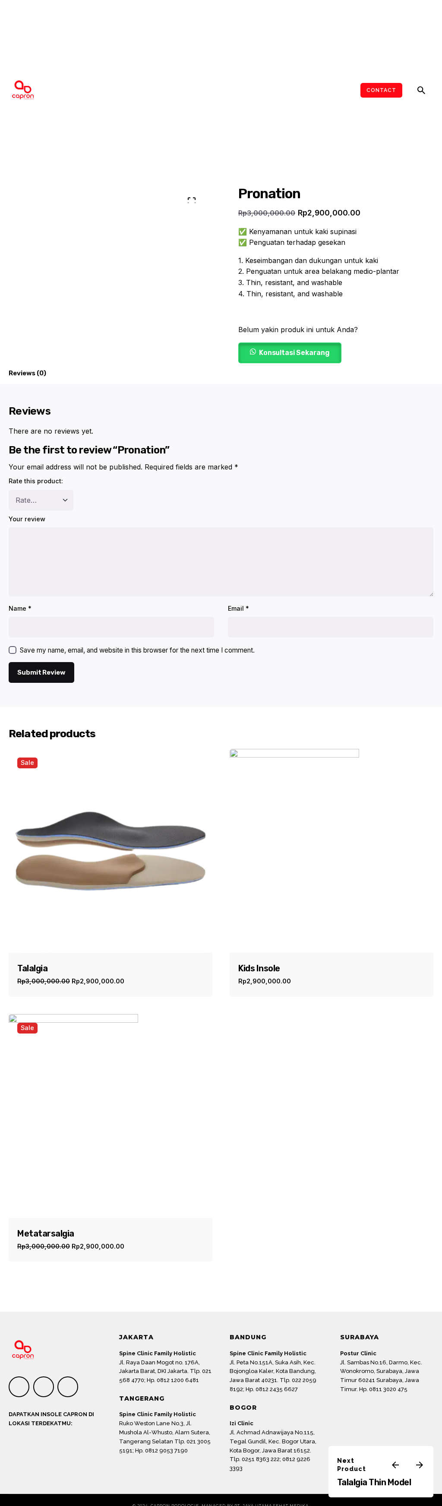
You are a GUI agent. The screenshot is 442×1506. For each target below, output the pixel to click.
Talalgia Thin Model (374, 1482)
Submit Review (41, 672)
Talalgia (32, 968)
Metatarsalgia (45, 1233)
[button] (289, 352)
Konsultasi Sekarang (294, 353)
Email (238, 608)
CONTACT (381, 90)
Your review (27, 519)
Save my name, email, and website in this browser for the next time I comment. (137, 650)
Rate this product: (36, 481)
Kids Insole (259, 968)
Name (20, 608)
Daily (286, 1477)
